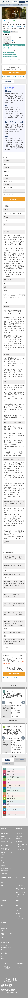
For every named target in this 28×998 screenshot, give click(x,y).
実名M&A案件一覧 (5, 838)
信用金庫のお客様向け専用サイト (7, 967)
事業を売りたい (19, 833)
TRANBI (2, 5)
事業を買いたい (4, 833)
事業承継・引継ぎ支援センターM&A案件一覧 (6, 842)
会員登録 (15, 2)
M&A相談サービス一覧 (6, 852)
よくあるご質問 (19, 918)
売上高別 (3, 862)
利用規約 (3, 940)
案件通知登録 (4, 873)
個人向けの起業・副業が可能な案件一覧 (6, 849)
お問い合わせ (7, 963)
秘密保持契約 (4, 945)
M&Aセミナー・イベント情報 (6, 934)
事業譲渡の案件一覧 (6, 870)
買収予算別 (3, 865)
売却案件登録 (19, 838)
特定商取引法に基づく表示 (6, 948)
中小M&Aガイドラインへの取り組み (6, 952)
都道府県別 (3, 860)
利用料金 (3, 905)
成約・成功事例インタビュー (21, 888)
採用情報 (3, 956)
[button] (23, 702)
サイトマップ (4, 958)
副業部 (2, 882)
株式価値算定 (19, 841)
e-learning (18, 882)
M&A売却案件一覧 (17, 5)
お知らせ (3, 930)
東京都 (13, 40)
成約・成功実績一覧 (20, 892)
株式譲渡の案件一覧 (6, 868)
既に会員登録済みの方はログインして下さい (14, 76)
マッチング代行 (19, 846)
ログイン (22, 2)
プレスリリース (4, 937)
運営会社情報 (4, 928)
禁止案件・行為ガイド (21, 916)
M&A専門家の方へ (20, 849)
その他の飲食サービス (19, 26)
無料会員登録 (20, 963)
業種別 (2, 855)
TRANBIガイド (19, 905)
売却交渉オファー (20, 836)
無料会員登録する (14, 72)
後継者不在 (6, 47)
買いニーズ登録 (4, 845)
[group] (13, 702)
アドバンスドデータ (20, 885)
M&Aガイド (18, 908)
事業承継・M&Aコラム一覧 (21, 895)
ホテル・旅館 (10, 26)
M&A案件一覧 (4, 836)
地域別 (2, 857)
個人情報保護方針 (5, 942)
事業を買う (9, 5)
